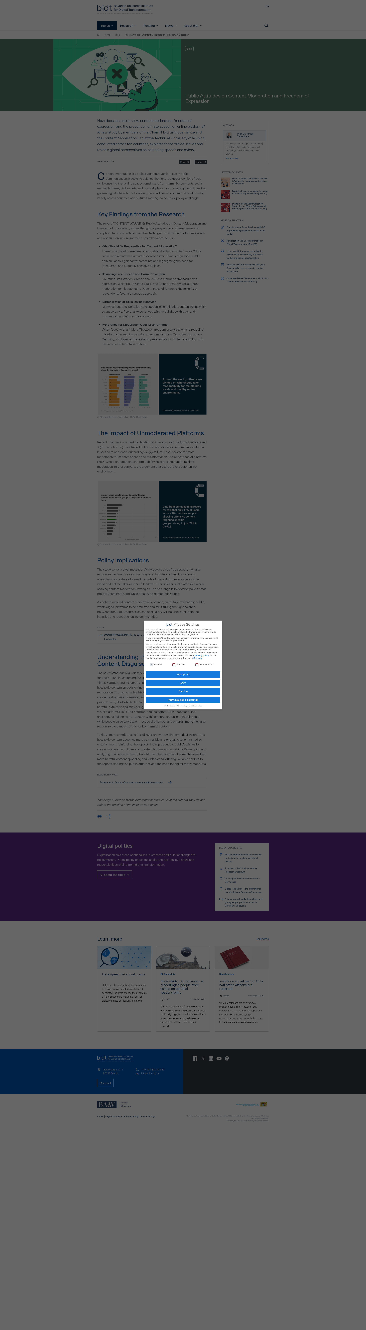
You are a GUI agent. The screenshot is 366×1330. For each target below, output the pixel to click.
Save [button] (183, 682)
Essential (158, 664)
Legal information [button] (195, 706)
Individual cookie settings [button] (183, 699)
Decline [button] (183, 691)
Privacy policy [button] (182, 706)
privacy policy (202, 655)
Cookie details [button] (169, 706)
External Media (206, 664)
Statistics (180, 664)
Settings (197, 658)
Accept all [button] (183, 674)
